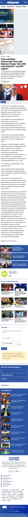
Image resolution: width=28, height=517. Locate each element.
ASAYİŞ (13, 491)
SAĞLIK (21, 492)
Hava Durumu (6, 476)
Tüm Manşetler (6, 483)
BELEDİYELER (10, 6)
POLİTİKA (22, 497)
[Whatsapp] (19, 471)
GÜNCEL (3, 6)
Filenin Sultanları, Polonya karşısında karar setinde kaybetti (7, 293)
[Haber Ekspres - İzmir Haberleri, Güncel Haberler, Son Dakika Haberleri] (13, 2)
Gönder (4, 348)
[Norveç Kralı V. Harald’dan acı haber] (21, 301)
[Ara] (26, 2)
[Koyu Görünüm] (24, 2)
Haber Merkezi (13, 272)
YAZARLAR (15, 492)
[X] (11, 471)
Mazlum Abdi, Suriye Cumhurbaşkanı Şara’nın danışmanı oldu (7, 319)
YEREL (9, 492)
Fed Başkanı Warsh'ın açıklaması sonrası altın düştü (6, 307)
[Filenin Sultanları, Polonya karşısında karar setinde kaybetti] (7, 287)
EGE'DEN (4, 492)
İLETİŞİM (4, 500)
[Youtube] (16, 471)
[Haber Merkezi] (4, 273)
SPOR (22, 489)
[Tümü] (26, 385)
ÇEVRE (9, 494)
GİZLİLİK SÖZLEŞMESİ (16, 499)
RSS (5, 507)
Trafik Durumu (6, 480)
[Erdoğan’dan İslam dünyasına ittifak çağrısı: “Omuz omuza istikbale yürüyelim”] (21, 287)
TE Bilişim (17, 511)
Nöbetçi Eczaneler (7, 475)
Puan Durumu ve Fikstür (8, 481)
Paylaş (4, 101)
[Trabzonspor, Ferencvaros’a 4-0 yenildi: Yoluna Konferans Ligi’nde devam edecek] (21, 314)
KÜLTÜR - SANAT (14, 497)
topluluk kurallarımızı (13, 353)
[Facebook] (9, 471)
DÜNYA (8, 56)
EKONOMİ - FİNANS (21, 6)
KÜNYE (9, 500)
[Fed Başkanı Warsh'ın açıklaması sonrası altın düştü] (7, 301)
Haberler (3, 56)
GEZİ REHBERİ (21, 494)
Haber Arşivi (5, 486)
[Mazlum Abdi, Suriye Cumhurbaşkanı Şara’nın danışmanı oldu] (7, 314)
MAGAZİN (20, 491)
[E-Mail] (10, 276)
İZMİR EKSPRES (5, 489)
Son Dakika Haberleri (7, 484)
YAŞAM (8, 499)
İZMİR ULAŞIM (5, 497)
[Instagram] (14, 471)
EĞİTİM (14, 494)
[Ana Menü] (1, 2)
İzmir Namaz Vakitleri (7, 478)
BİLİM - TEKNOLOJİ (6, 491)
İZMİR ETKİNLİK (20, 496)
